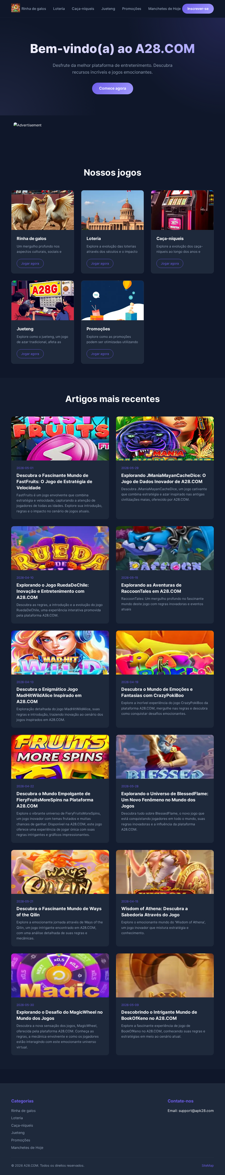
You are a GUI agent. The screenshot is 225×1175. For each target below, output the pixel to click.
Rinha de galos (34, 8)
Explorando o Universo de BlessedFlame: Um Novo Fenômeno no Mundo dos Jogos (164, 800)
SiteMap (208, 1165)
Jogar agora (30, 263)
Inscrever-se (198, 8)
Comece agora (112, 88)
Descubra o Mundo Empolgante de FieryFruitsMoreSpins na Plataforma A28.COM (54, 800)
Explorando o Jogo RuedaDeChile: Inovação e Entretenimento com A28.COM (52, 591)
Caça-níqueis (83, 8)
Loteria (59, 8)
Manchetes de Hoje (164, 8)
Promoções (131, 8)
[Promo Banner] (112, 133)
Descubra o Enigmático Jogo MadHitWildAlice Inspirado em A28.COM (49, 695)
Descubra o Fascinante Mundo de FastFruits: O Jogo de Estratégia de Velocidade (54, 481)
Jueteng (108, 8)
